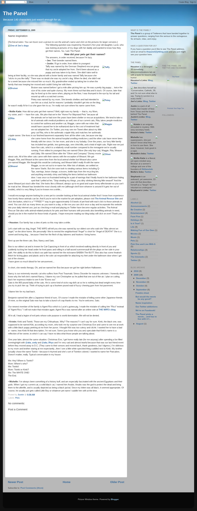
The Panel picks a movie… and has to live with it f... (146, 316)
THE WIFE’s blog (107, 310)
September (141, 290)
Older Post (117, 482)
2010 (136, 271)
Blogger (115, 499)
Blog (150, 80)
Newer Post (15, 482)
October (140, 286)
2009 (136, 275)
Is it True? (135, 223)
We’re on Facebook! (145, 310)
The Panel (15, 13)
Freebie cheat (142, 293)
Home (67, 482)
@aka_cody (31, 342)
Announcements (139, 206)
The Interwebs (138, 257)
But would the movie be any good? (146, 298)
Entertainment (138, 213)
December (141, 278)
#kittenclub (147, 169)
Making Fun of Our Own (142, 230)
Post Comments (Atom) (31, 488)
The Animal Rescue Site (107, 198)
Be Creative (136, 210)
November (141, 282)
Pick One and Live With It (143, 244)
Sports (134, 253)
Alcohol (134, 203)
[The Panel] (175, 105)
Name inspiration (144, 303)
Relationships (137, 250)
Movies (134, 234)
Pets (17, 398)
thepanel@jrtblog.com (157, 52)
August (140, 324)
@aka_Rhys (48, 342)
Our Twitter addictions (146, 307)
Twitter (134, 83)
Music (134, 237)
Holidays (135, 220)
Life (132, 227)
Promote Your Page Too (175, 108)
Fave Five (135, 216)
